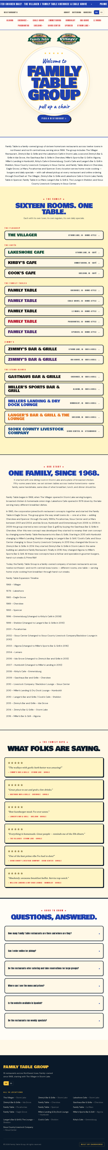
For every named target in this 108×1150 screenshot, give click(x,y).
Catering (76, 12)
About (67, 12)
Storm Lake (82, 25)
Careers (88, 12)
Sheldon (38, 25)
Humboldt (70, 20)
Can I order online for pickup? (22, 951)
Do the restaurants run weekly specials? (27, 1020)
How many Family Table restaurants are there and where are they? (40, 933)
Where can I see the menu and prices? (26, 985)
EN (96, 12)
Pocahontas (23, 25)
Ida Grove (84, 20)
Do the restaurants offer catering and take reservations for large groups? (43, 968)
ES (102, 12)
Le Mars (97, 20)
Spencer (69, 25)
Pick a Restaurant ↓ (54, 118)
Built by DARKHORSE (92, 1144)
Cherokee (22, 20)
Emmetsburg (55, 20)
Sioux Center (54, 25)
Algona (10, 20)
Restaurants (11, 12)
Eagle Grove (38, 20)
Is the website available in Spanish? (25, 1003)
